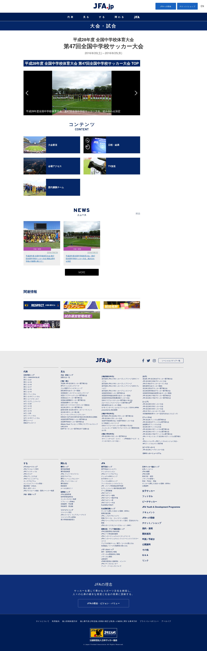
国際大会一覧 (65, 377)
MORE (81, 272)
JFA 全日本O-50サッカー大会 (153, 406)
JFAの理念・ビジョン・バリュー (103, 603)
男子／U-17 (28, 387)
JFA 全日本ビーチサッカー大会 (153, 449)
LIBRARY (104, 559)
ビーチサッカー (149, 501)
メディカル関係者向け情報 (110, 554)
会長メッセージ (147, 469)
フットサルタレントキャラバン (112, 483)
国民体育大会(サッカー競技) (70, 390)
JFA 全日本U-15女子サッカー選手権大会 (157, 398)
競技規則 (64, 486)
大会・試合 (103, 25)
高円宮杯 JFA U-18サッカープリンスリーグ (117, 390)
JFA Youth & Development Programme (161, 506)
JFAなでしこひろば (30, 476)
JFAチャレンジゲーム (31, 478)
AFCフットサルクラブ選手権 (153, 443)
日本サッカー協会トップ (150, 467)
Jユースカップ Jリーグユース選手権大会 (116, 402)
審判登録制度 (65, 471)
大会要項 (152, 64)
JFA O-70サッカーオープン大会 (154, 411)
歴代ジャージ (28, 420)
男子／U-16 (28, 389)
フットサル (147, 496)
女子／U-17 (28, 408)
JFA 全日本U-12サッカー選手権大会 (114, 436)
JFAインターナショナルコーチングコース (115, 536)
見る (86, 16)
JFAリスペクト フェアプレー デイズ (73, 514)
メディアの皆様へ (148, 478)
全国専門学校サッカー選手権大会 (72, 421)
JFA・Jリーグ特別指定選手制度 (112, 486)
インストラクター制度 (68, 499)
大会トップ (153, 61)
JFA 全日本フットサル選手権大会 (154, 419)
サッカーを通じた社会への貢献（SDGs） (115, 511)
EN (202, 6)
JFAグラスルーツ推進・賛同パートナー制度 (39, 490)
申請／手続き (148, 539)
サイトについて (42, 621)
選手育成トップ (106, 467)
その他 (145, 549)
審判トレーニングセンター (70, 478)
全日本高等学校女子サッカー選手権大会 (157, 390)
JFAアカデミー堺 (107, 500)
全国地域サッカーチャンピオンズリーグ (75, 393)
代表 (70, 16)
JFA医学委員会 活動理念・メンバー (113, 561)
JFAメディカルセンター (109, 563)
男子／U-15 (28, 391)
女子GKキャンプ (107, 478)
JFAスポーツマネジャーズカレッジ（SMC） (116, 525)
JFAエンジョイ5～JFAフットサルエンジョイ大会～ (160, 441)
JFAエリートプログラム (109, 474)
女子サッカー (148, 490)
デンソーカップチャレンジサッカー (73, 414)
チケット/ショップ (187, 6)
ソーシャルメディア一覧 (171, 360)
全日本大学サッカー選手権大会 (71, 407)
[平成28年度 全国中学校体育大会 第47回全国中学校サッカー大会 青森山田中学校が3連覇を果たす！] (109, 72)
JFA (103, 463)
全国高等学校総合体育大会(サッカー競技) (116, 395)
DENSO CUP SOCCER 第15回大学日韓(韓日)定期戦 (79, 417)
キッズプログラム (30, 481)
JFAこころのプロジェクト (110, 515)
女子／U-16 (28, 411)
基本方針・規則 (147, 476)
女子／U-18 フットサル (32, 418)
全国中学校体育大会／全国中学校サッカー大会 (118, 420)
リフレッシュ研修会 (68, 501)
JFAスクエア (28, 474)
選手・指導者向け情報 (109, 552)
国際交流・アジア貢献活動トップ (112, 529)
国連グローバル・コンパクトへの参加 (114, 518)
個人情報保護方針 (69, 621)
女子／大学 (27, 413)
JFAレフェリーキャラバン (70, 474)
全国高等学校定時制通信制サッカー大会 (116, 398)
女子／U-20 (28, 403)
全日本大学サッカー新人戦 (70, 412)
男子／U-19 (28, 382)
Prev (28, 93)
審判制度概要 (65, 469)
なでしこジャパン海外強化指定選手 (113, 488)
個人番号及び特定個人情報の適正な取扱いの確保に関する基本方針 (108, 621)
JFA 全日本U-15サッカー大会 (112, 418)
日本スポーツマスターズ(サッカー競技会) (75, 405)
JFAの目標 (146, 474)
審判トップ (64, 467)
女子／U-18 (28, 406)
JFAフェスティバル (30, 471)
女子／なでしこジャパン (32, 401)
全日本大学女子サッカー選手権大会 (155, 388)
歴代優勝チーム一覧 (156, 74)
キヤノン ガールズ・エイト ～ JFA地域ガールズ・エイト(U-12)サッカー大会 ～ (120, 439)
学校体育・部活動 (67, 506)
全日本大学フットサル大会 (152, 427)
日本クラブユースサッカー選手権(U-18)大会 (117, 400)
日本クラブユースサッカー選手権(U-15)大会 (117, 425)
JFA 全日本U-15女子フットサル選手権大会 (157, 434)
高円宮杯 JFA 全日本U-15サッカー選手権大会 (117, 416)
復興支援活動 (106, 513)
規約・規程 (147, 528)
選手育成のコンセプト (109, 469)
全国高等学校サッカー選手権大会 (113, 393)
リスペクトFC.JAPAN (68, 517)
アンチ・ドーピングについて (111, 566)
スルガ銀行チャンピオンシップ (71, 388)
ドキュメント (148, 512)
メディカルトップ (107, 549)
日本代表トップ (29, 375)
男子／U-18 (28, 384)
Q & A (145, 555)
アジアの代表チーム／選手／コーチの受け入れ (117, 543)
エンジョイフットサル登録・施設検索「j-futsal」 (34, 484)
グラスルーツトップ (30, 467)
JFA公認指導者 (66, 494)
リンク (145, 560)
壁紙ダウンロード (30, 423)
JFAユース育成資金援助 (109, 533)
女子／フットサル (30, 415)
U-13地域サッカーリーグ (110, 423)
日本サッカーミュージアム (152, 453)
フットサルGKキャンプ (109, 481)
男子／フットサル (30, 394)
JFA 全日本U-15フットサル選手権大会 (156, 431)
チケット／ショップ (151, 522)
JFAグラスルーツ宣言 (31, 469)
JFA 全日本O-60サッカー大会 (153, 409)
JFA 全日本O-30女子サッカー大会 (154, 381)
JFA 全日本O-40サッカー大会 (153, 404)
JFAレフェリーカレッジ (69, 481)
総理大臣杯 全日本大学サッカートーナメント (76, 409)
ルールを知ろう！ (67, 488)
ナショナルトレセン (108, 471)
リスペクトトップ (67, 510)
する (102, 16)
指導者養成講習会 (67, 496)
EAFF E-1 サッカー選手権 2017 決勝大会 (75, 429)
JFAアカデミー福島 (108, 495)
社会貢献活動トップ (108, 508)
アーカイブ (166, 621)
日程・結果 (153, 66)
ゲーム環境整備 (106, 490)
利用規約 (56, 621)
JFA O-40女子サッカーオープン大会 (155, 383)
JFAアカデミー (106, 493)
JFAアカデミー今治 (108, 502)
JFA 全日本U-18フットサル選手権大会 (156, 429)
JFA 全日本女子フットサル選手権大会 (156, 422)
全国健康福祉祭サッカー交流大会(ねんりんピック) (160, 413)
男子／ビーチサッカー (31, 399)
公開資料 (145, 486)
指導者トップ (65, 492)
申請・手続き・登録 (149, 481)
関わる (120, 16)
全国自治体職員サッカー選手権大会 (73, 400)
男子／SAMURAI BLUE (31, 377)
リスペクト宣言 (66, 512)
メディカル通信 (106, 556)
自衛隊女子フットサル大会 (152, 424)
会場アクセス (154, 69)
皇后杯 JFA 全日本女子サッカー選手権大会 (157, 378)
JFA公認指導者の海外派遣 (110, 531)
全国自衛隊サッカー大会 (69, 402)
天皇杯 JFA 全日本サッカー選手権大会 (74, 383)
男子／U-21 (28, 379)
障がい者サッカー (30, 488)
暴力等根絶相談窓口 (68, 519)
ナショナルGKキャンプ (109, 476)
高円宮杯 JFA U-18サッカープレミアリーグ (117, 383)
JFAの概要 (146, 471)
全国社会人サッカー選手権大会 (71, 398)
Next (137, 93)
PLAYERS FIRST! (107, 505)
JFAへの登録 (165, 6)
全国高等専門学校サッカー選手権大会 (74, 419)
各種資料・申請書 (67, 504)
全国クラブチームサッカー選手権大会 (74, 395)
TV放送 (151, 72)
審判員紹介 (64, 483)
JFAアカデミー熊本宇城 (109, 498)
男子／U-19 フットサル (32, 396)
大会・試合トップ (67, 375)
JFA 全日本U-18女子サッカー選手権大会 (157, 395)
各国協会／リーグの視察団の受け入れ (114, 545)
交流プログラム (66, 476)
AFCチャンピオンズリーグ (70, 386)
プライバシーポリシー (149, 621)
